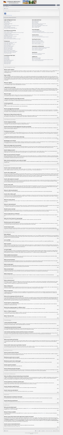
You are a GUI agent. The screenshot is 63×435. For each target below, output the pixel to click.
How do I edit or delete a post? (8, 43)
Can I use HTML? (6, 57)
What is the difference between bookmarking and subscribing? (41, 47)
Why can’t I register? (7, 22)
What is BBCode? (6, 56)
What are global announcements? (9, 60)
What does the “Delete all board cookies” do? (10, 28)
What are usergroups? (35, 22)
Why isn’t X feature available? (36, 58)
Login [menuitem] (57, 5)
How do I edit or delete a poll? (8, 46)
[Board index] (20, 2)
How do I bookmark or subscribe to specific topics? (39, 48)
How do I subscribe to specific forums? (37, 49)
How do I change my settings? (8, 31)
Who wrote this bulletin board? (36, 57)
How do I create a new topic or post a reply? (10, 42)
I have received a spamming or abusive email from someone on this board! (42, 32)
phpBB (37, 142)
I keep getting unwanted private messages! (38, 31)
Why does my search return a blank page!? (38, 42)
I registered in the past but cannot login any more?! (11, 25)
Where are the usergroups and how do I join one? (39, 23)
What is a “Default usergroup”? (36, 26)
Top (58, 73)
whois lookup (10, 418)
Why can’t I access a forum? (8, 47)
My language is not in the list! (8, 35)
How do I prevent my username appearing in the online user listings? (14, 32)
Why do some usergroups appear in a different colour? (39, 25)
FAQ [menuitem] (56, 5)
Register (8, 6)
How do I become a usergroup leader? (37, 24)
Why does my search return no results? (37, 41)
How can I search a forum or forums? (37, 40)
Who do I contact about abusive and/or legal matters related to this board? (42, 59)
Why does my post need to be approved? (10, 52)
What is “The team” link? (35, 27)
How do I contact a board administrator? (37, 60)
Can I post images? (7, 59)
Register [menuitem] (59, 5)
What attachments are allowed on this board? (38, 53)
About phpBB (11, 409)
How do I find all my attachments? (37, 54)
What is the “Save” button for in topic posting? (10, 51)
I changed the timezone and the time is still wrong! (11, 34)
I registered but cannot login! (8, 23)
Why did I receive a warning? (8, 49)
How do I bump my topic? (7, 53)
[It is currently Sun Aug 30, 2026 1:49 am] (58, 8)
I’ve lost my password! (7, 26)
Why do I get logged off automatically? (9, 27)
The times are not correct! (8, 33)
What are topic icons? (7, 63)
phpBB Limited (28, 408)
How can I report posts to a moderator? (9, 50)
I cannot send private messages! (36, 30)
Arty (32, 433)
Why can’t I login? (6, 24)
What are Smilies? (6, 58)
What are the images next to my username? (10, 36)
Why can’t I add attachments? (8, 48)
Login (4, 6)
